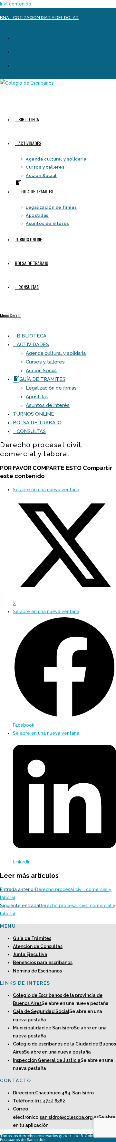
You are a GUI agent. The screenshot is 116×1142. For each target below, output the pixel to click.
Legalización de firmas (51, 388)
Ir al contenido (15, 3)
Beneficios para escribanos (42, 962)
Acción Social (41, 370)
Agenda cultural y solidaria (56, 353)
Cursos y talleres (45, 362)
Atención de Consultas (38, 946)
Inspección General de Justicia (47, 1060)
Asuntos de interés (48, 405)
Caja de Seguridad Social (41, 1011)
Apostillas (37, 397)
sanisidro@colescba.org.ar (69, 1117)
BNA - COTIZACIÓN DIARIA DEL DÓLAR (39, 17)
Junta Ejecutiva (30, 954)
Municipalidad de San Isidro (43, 1027)
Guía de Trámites (32, 938)
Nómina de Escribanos (37, 970)
